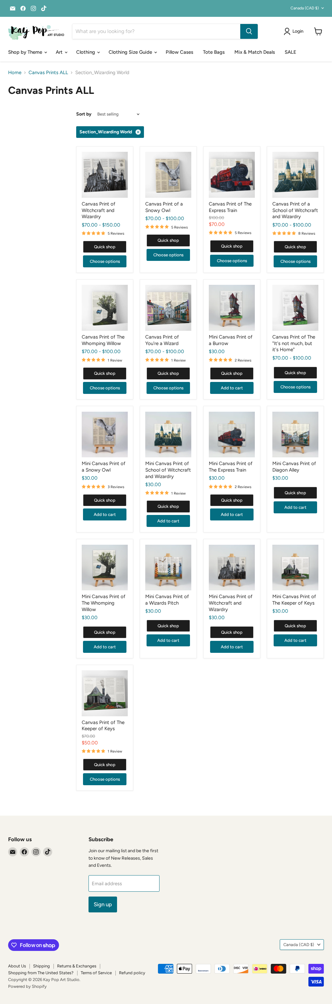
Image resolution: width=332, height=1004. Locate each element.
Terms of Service (96, 972)
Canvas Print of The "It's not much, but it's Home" (293, 343)
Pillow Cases (179, 52)
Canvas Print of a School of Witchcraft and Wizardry (295, 210)
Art (60, 52)
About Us (17, 966)
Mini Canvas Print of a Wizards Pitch (167, 600)
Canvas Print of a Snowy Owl (164, 207)
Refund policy (132, 972)
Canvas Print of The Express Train (230, 207)
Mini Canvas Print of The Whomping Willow (103, 603)
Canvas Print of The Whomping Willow (103, 340)
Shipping (41, 966)
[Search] (249, 31)
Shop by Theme (25, 52)
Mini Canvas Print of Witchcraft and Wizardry (231, 603)
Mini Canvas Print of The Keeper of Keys (294, 600)
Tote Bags (214, 52)
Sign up (103, 904)
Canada (304, 8)
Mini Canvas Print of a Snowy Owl (103, 467)
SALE (290, 52)
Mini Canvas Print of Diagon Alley (294, 467)
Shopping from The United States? (41, 972)
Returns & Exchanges (76, 966)
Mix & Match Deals (254, 52)
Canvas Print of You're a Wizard (162, 340)
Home (14, 72)
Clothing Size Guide (131, 52)
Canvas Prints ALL (48, 72)
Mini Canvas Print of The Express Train (231, 467)
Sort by (83, 114)
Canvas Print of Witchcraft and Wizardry (98, 210)
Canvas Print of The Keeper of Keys (103, 726)
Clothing (86, 52)
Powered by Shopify (27, 986)
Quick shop (104, 246)
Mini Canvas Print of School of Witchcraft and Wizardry (168, 470)
